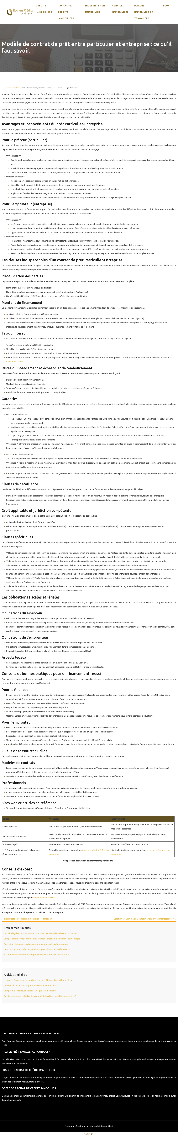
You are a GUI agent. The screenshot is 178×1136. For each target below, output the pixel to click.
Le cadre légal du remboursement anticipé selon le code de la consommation (40, 933)
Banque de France (15, 361)
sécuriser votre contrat (44, 897)
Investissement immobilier (96, 8)
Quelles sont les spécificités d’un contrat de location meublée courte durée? (40, 996)
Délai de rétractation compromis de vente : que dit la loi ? (31, 985)
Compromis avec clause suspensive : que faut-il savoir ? (30, 991)
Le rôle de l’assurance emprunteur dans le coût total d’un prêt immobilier (38, 980)
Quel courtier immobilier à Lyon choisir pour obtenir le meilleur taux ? (37, 949)
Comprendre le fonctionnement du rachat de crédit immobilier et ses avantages (42, 939)
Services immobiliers (120, 8)
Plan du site (89, 1134)
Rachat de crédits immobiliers (66, 11)
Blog (166, 5)
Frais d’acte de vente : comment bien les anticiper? (28, 919)
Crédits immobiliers (44, 8)
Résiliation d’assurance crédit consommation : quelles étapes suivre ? (37, 944)
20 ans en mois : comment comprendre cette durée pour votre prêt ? (36, 954)
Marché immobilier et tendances (143, 11)
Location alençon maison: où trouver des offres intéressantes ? (144, 919)
